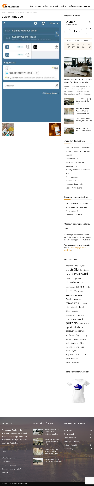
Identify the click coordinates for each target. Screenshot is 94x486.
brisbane (84, 270)
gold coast (70, 287)
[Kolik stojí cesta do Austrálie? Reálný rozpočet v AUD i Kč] (69, 111)
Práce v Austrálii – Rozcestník (77, 204)
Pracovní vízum (72, 177)
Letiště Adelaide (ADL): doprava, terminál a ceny (83, 101)
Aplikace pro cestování (16, 12)
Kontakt (87, 6)
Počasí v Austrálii (72, 15)
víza (82, 347)
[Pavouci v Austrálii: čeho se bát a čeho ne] (69, 130)
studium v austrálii (75, 331)
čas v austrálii (72, 358)
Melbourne (73, 299)
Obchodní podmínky (10, 465)
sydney (81, 334)
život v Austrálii (72, 362)
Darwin (68, 278)
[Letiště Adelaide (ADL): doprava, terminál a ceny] (69, 101)
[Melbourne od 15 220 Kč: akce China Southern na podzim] (78, 67)
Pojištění (63, 6)
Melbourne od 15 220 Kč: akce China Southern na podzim (52, 432)
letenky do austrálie (74, 295)
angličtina (83, 266)
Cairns (68, 274)
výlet (74, 350)
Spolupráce (6, 462)
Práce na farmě (72, 211)
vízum (68, 350)
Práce (45, 6)
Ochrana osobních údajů (11, 469)
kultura (71, 291)
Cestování (54, 6)
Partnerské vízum (73, 180)
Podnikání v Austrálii (74, 215)
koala (88, 287)
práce (81, 315)
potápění (75, 311)
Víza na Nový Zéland (74, 188)
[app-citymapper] (31, 121)
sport (69, 327)
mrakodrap (72, 303)
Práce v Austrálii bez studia (76, 207)
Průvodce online (75, 6)
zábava (86, 355)
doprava (77, 278)
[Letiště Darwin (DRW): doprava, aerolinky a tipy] (69, 121)
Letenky (38, 6)
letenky (80, 291)
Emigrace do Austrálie (74, 184)
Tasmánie (69, 339)
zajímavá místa (74, 354)
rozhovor (84, 323)
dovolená (72, 282)
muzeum (84, 303)
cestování (80, 273)
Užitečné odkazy (8, 458)
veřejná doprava (72, 347)
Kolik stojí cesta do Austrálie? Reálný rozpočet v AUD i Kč (82, 111)
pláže (68, 311)
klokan (80, 286)
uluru (76, 339)
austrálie (72, 269)
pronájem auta (71, 315)
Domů (4, 12)
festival (83, 283)
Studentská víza (72, 158)
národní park (71, 307)
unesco (83, 339)
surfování (70, 335)
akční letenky (72, 265)
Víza (31, 6)
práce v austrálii (74, 319)
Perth (81, 307)
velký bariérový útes (75, 343)
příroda (72, 323)
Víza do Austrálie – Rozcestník (77, 148)
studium (78, 327)
